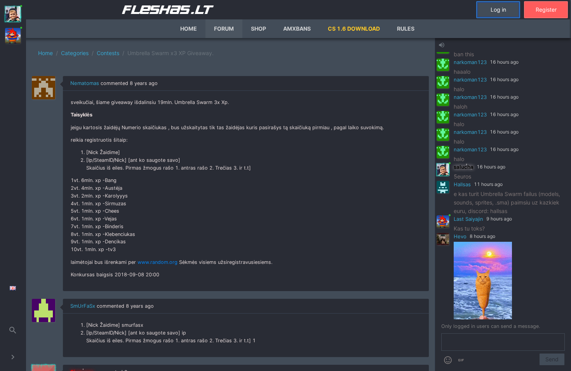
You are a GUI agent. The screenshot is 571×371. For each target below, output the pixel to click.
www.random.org (158, 262)
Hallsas (462, 184)
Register (546, 9)
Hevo (460, 236)
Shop (258, 28)
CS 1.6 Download (354, 28)
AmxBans (297, 28)
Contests (108, 53)
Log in (498, 9)
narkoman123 (470, 62)
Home (188, 28)
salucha (464, 167)
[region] (230, 204)
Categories (75, 53)
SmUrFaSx (82, 306)
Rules (405, 28)
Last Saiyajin (468, 219)
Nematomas (84, 83)
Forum (224, 28)
